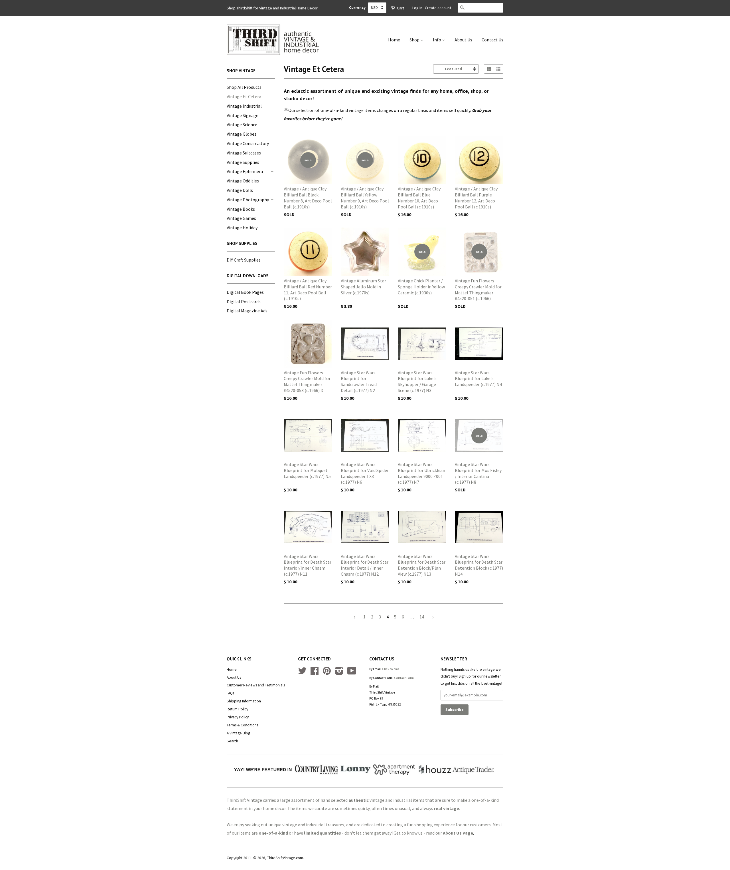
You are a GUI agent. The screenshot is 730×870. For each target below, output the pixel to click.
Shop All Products (244, 87)
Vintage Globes (241, 134)
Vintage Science (242, 124)
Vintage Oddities (243, 181)
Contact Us (492, 40)
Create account (438, 7)
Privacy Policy (238, 717)
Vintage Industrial (244, 106)
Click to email (391, 669)
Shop (414, 40)
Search (232, 741)
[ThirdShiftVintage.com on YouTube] (351, 672)
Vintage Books (241, 209)
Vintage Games (241, 218)
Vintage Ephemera (245, 171)
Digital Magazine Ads (247, 311)
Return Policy (237, 709)
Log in (417, 7)
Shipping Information (244, 701)
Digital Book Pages (245, 292)
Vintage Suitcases (244, 153)
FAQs (230, 693)
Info (437, 40)
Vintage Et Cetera (244, 96)
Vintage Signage (242, 115)
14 (421, 617)
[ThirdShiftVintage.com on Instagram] (339, 672)
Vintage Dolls (240, 190)
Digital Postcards (244, 301)
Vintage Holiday (242, 227)
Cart (400, 8)
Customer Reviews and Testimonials (256, 685)
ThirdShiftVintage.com (285, 857)
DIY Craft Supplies (244, 260)
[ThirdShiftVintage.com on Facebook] (314, 672)
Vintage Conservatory (248, 143)
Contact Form (404, 678)
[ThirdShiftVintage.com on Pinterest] (327, 672)
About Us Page (458, 833)
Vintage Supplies (243, 162)
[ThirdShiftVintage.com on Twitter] (302, 672)
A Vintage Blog (238, 733)
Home (394, 40)
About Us (463, 40)
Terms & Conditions (242, 725)
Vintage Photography (248, 199)
